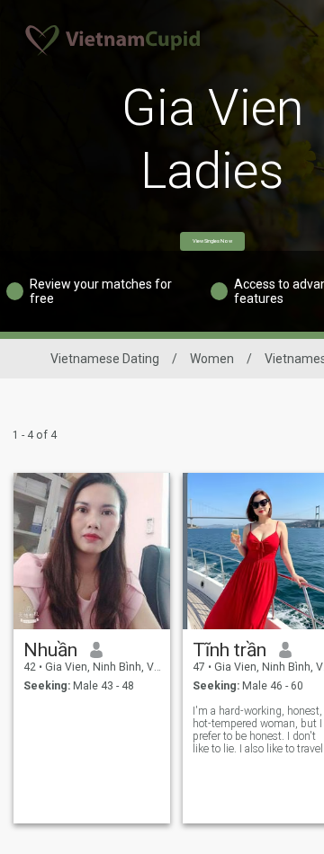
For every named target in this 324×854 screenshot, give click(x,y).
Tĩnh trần (229, 650)
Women (212, 358)
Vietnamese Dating (104, 358)
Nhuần (50, 650)
